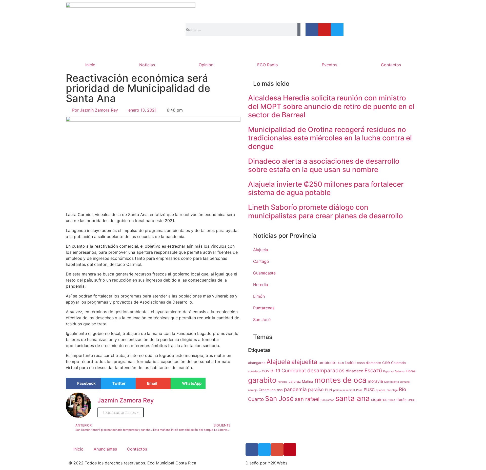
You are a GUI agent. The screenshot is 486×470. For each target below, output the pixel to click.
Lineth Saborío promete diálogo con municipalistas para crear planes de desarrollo (325, 211)
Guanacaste (264, 272)
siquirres (379, 399)
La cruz (295, 381)
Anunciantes (105, 449)
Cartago (261, 261)
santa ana (352, 398)
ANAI (341, 363)
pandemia (295, 389)
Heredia (260, 284)
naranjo (252, 390)
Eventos (329, 64)
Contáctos (137, 449)
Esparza (388, 371)
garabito (262, 380)
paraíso (316, 389)
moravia (375, 381)
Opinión (206, 64)
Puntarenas (263, 307)
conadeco (254, 371)
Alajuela (260, 249)
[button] (83, 383)
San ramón (327, 400)
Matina (307, 381)
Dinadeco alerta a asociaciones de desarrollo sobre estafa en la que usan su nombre (323, 165)
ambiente (327, 362)
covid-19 (271, 370)
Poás (359, 390)
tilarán (401, 400)
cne (386, 362)
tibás (392, 400)
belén (350, 362)
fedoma (399, 371)
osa (280, 390)
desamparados (326, 370)
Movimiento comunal (397, 381)
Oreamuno (267, 390)
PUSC (369, 389)
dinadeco (354, 371)
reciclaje (392, 390)
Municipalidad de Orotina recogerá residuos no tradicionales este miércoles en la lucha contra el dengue (330, 138)
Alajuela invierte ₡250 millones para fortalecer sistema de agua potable (326, 188)
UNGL (411, 400)
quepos (381, 390)
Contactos (391, 64)
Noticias (147, 64)
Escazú (373, 370)
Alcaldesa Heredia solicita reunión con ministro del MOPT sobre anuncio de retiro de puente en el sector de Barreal (331, 106)
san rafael (307, 399)
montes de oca (340, 380)
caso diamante (369, 363)
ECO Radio (267, 64)
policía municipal (344, 390)
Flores (411, 371)
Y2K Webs (277, 462)
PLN (328, 390)
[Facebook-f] (312, 29)
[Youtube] (324, 29)
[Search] (298, 29)
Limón (259, 296)
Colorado (398, 363)
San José (262, 319)
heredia (282, 381)
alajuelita (304, 362)
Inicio (90, 64)
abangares (256, 363)
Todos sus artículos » (121, 412)
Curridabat (293, 371)
